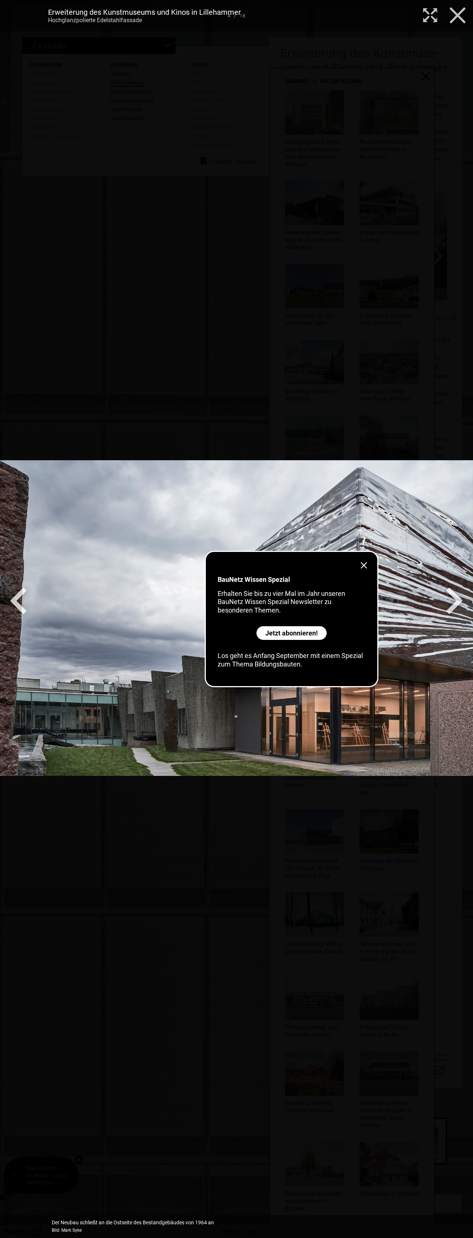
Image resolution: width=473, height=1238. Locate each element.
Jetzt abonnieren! (291, 633)
